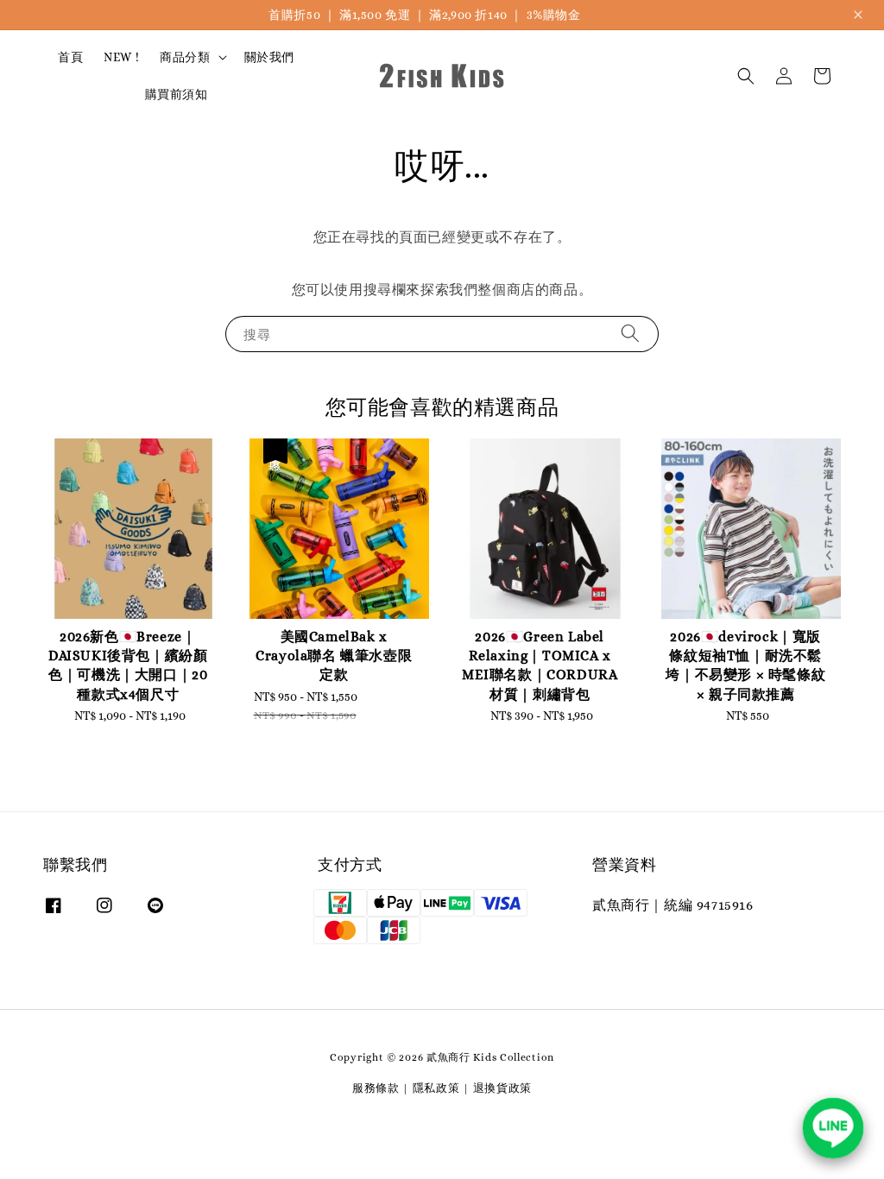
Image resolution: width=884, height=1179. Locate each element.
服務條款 (376, 1087)
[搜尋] (630, 333)
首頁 (70, 57)
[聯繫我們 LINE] (833, 1128)
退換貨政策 (503, 1087)
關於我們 (269, 57)
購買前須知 (176, 94)
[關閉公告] (858, 15)
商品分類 (185, 57)
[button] (746, 76)
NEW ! (121, 57)
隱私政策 (436, 1087)
